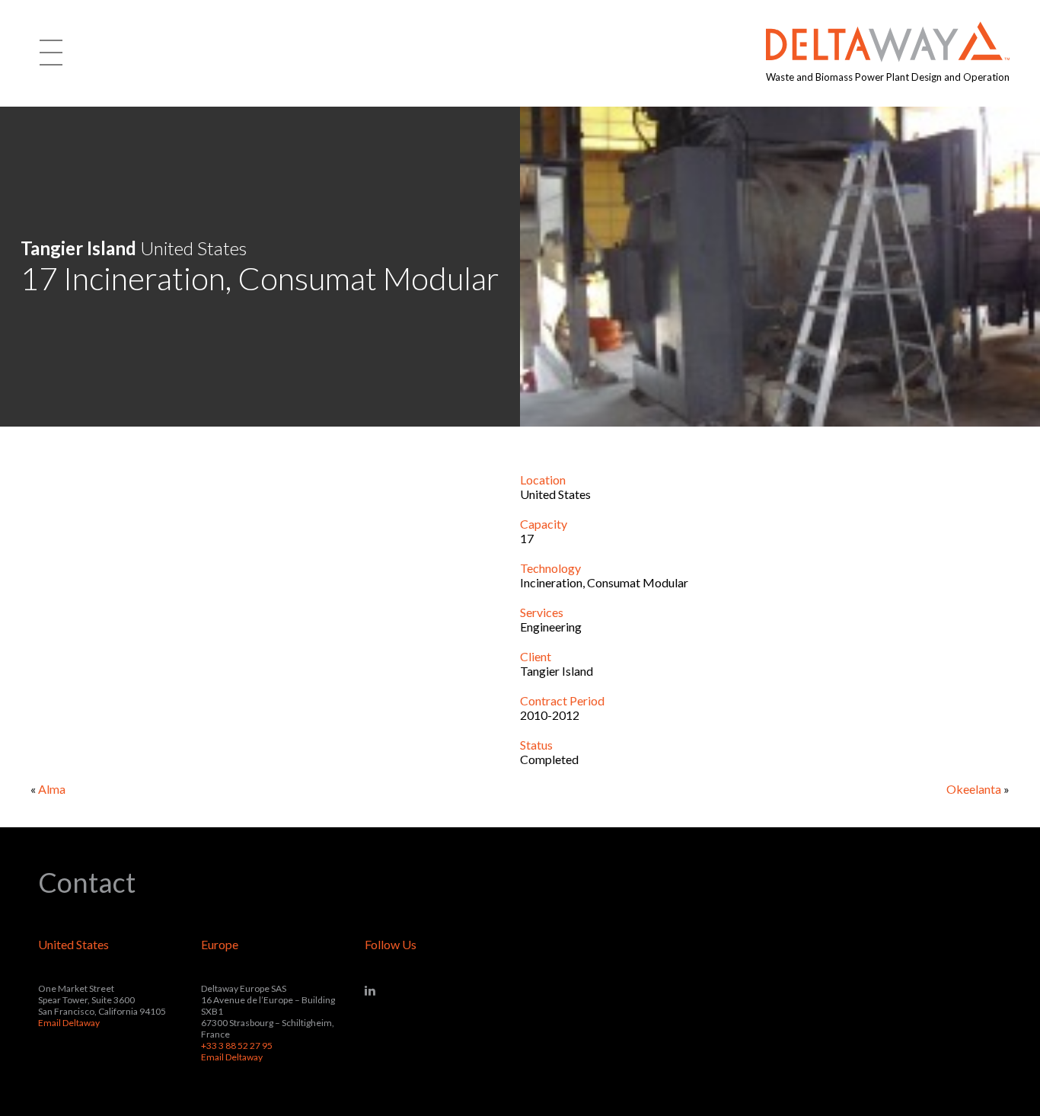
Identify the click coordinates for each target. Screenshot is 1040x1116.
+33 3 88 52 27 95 (237, 1045)
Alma (51, 789)
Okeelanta (973, 789)
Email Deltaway (69, 1022)
